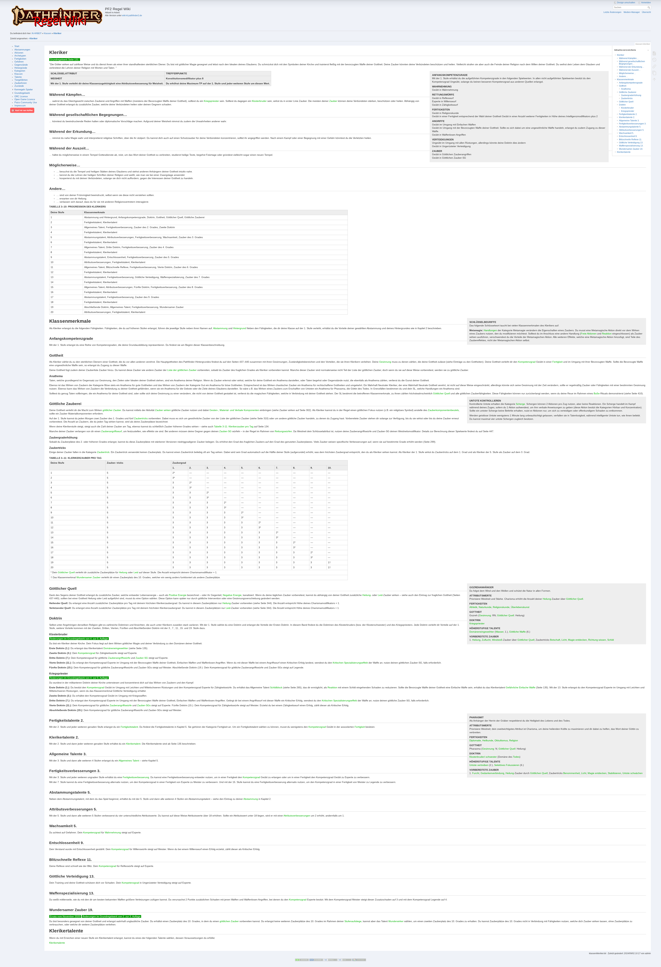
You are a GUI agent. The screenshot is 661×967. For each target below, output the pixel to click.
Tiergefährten (21, 80)
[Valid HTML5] (330, 960)
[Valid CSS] (345, 960)
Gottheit (622, 86)
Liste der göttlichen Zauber (182, 370)
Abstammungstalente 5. (630, 127)
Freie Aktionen (588, 333)
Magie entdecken (577, 639)
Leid (136, 572)
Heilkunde (487, 740)
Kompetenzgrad (527, 361)
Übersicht (646, 12)
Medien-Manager (632, 12)
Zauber (333, 101)
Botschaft (555, 639)
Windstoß (497, 639)
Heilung (123, 572)
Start (16, 46)
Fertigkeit (557, 361)
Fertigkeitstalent (129, 726)
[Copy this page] (654, 73)
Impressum (20, 105)
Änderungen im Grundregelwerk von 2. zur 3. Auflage (111, 916)
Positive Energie (177, 595)
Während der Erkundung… (631, 67)
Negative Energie (232, 595)
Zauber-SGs (144, 705)
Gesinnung (385, 361)
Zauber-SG (225, 431)
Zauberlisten (20, 83)
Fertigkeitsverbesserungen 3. (632, 123)
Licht (564, 639)
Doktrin (622, 105)
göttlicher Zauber (112, 410)
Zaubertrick (103, 452)
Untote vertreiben (478, 765)
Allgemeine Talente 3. (629, 120)
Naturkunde (485, 607)
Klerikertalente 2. (627, 117)
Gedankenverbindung (492, 773)
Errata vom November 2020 (65, 916)
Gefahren (19, 62)
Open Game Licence (24, 99)
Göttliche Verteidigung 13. (631, 142)
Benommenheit (571, 773)
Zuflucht (486, 639)
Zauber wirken (163, 410)
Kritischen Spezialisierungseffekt (350, 662)
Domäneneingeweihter (481, 631)
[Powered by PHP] (316, 960)
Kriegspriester (627, 111)
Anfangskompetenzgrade (631, 83)
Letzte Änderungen (612, 12)
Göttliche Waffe (517, 631)
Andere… (623, 76)
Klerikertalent (133, 743)
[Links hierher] (654, 66)
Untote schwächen (632, 773)
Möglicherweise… (627, 73)
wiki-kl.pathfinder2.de (132, 15)
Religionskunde (501, 607)
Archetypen (20, 56)
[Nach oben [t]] (654, 79)
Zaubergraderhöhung (631, 95)
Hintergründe (20, 68)
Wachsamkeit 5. (626, 133)
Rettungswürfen (283, 431)
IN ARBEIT (36, 33)
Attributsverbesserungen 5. (631, 130)
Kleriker (57, 33)
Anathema (626, 89)
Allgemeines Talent (129, 760)
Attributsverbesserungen (297, 815)
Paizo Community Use (25, 102)
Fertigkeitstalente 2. (628, 114)
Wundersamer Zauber (88, 577)
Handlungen (490, 330)
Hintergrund (239, 328)
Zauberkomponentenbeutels (443, 410)
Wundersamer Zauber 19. (631, 149)
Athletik (473, 607)
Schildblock (276, 687)
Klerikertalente (624, 152)
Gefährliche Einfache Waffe (520, 687)
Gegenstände (21, 65)
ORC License (21, 96)
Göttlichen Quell (539, 773)
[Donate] (302, 960)
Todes (516, 756)
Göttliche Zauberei (627, 92)
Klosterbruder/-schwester (483, 756)
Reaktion (607, 333)
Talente (18, 77)
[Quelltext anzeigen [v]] (654, 53)
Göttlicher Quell (626, 101)
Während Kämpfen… (629, 58)
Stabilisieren (614, 773)
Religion (513, 740)
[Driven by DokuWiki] (359, 960)
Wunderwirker (395, 921)
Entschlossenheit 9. (628, 136)
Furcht (475, 773)
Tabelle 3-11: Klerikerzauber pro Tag (233, 426)
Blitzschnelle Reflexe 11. (630, 139)
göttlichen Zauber (229, 921)
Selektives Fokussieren (506, 765)
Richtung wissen (597, 639)
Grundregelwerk (22, 93)
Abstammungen (22, 50)
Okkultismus (501, 740)
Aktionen (18, 53)
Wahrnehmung (113, 832)
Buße (597, 393)
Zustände (19, 86)
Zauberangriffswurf (111, 431)
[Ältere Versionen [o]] (654, 59)
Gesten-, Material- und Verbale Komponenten (234, 410)
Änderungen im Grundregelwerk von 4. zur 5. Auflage (79, 638)
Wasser (499, 631)
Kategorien (19, 71)
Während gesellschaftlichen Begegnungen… (632, 62)
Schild (610, 639)
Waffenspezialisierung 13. (631, 146)
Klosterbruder (627, 108)
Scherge (520, 404)
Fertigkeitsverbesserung (136, 777)
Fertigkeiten (20, 59)
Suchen (649, 7)
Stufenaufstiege (352, 921)
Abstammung (220, 328)
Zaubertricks (627, 98)
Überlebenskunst (520, 607)
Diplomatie (475, 740)
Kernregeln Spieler (23, 89)
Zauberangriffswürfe (119, 657)
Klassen (47, 33)
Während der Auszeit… (630, 70)
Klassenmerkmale (625, 79)
